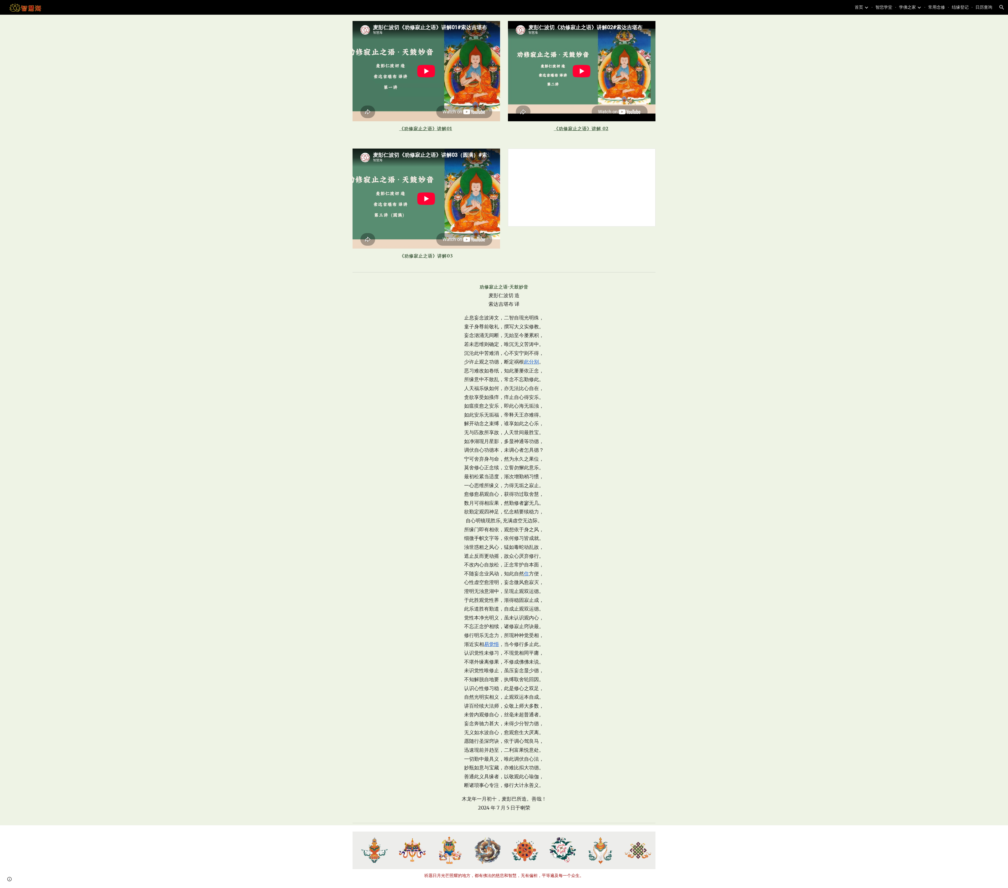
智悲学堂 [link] (883, 7)
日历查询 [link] (983, 7)
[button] (1001, 7)
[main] (426, 128)
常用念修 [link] (936, 7)
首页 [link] (859, 7)
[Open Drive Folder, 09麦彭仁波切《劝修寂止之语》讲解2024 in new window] (645, 155)
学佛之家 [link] (907, 7)
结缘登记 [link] (960, 7)
